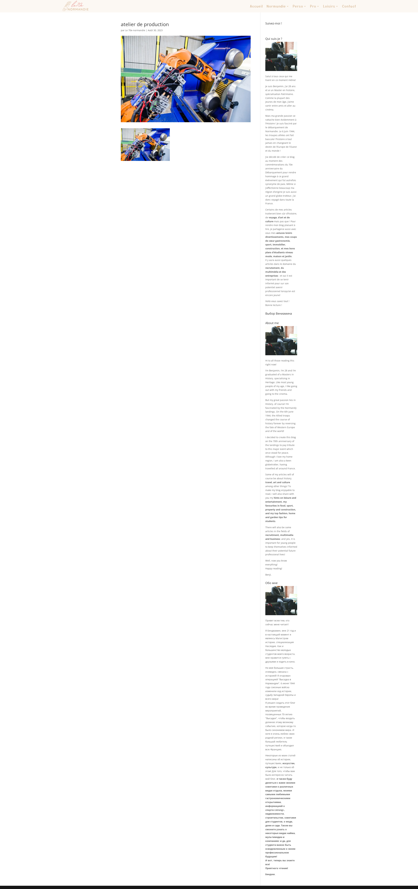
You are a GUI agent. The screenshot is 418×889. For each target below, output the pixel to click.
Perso (298, 6)
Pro (313, 6)
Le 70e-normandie (135, 30)
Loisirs (329, 6)
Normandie (276, 6)
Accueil (256, 6)
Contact (349, 6)
